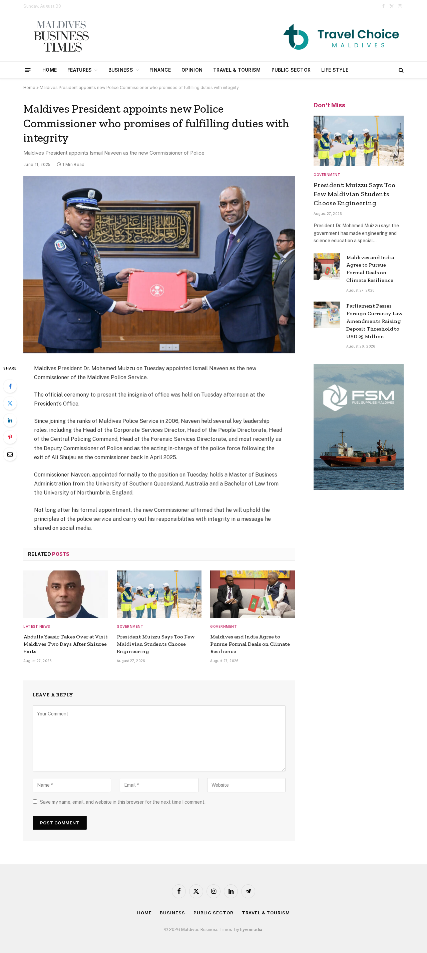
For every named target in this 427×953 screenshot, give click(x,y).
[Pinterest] (10, 437)
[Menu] (28, 70)
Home (49, 70)
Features (79, 70)
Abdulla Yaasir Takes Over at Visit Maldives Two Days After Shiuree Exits (65, 643)
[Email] (10, 454)
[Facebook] (10, 386)
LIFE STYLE (334, 70)
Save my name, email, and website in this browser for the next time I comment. (122, 802)
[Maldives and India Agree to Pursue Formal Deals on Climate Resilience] (252, 594)
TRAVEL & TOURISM (237, 70)
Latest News (36, 626)
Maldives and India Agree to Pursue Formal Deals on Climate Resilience (250, 643)
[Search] (400, 70)
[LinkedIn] (10, 420)
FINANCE (160, 70)
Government (130, 626)
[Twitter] (10, 403)
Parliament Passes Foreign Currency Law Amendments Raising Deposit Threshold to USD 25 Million (374, 321)
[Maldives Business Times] (60, 37)
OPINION (191, 70)
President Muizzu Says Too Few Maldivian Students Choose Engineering (156, 643)
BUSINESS (120, 70)
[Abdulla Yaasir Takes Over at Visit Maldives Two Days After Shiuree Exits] (65, 594)
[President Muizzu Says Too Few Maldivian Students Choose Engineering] (159, 594)
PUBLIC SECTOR (291, 70)
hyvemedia (251, 929)
